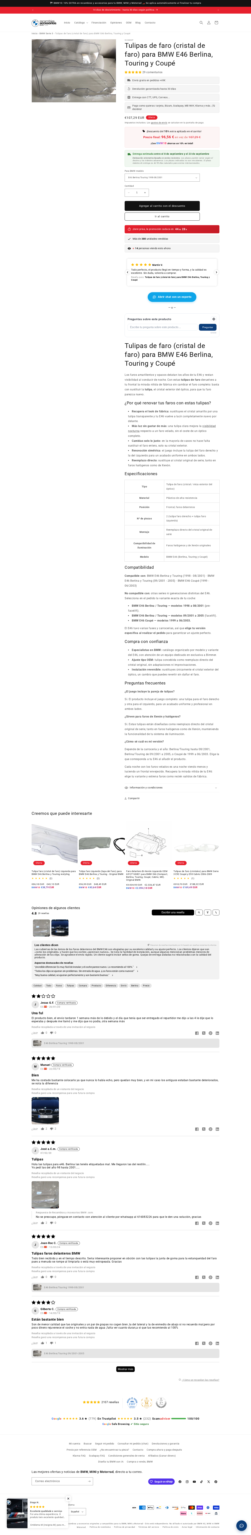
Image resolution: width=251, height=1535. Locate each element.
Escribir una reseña (173, 912)
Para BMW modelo (134, 171)
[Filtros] (207, 912)
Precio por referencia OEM (82, 1449)
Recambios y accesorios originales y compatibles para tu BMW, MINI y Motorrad (104, 1524)
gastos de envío (159, 123)
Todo (48, 985)
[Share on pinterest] (210, 1033)
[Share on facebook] (197, 1033)
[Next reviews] (216, 272)
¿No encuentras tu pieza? (114, 1449)
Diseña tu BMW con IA (110, 1461)
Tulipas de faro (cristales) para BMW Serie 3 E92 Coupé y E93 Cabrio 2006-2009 (196, 872)
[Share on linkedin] (217, 1033)
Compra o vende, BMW (140, 1461)
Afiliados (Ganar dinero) (162, 1455)
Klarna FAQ (79, 1455)
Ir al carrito (162, 216)
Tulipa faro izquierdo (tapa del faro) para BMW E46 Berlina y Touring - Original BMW (101, 872)
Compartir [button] (134, 798)
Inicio (35, 33)
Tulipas (70, 985)
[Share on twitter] (204, 1033)
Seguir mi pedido (104, 1443)
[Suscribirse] (89, 1481)
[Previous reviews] (127, 272)
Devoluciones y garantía (165, 1443)
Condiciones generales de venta (126, 1455)
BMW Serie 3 (46, 33)
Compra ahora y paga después (164, 1449)
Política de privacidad (124, 1527)
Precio (146, 985)
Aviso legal (187, 1527)
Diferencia (111, 985)
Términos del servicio (148, 1527)
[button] (80, 22)
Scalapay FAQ (97, 1455)
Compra (83, 985)
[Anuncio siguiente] (218, 10)
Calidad (37, 985)
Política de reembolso (100, 1527)
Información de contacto (207, 1527)
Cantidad (129, 186)
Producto (96, 985)
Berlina (134, 985)
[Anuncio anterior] (33, 10)
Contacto (138, 1449)
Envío (124, 985)
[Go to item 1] (41, 927)
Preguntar (207, 327)
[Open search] (199, 912)
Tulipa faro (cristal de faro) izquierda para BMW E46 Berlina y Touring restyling (54, 872)
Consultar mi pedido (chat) (133, 1443)
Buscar (88, 1443)
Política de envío (171, 1527)
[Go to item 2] (59, 927)
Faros (59, 985)
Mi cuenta (74, 1443)
